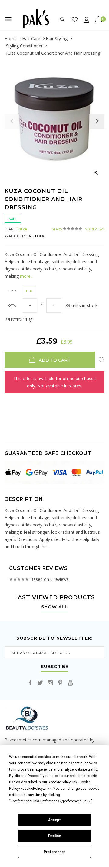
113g (29, 291)
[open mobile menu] (8, 19)
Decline (54, 836)
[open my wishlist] (75, 19)
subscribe (54, 666)
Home (11, 38)
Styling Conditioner (24, 46)
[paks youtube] (70, 683)
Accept (54, 820)
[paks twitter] (40, 683)
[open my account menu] (86, 19)
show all (54, 607)
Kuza (22, 229)
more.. (25, 276)
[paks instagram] (50, 683)
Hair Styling (57, 38)
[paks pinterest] (60, 683)
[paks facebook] (30, 683)
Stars (78, 229)
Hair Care (31, 38)
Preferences (55, 852)
